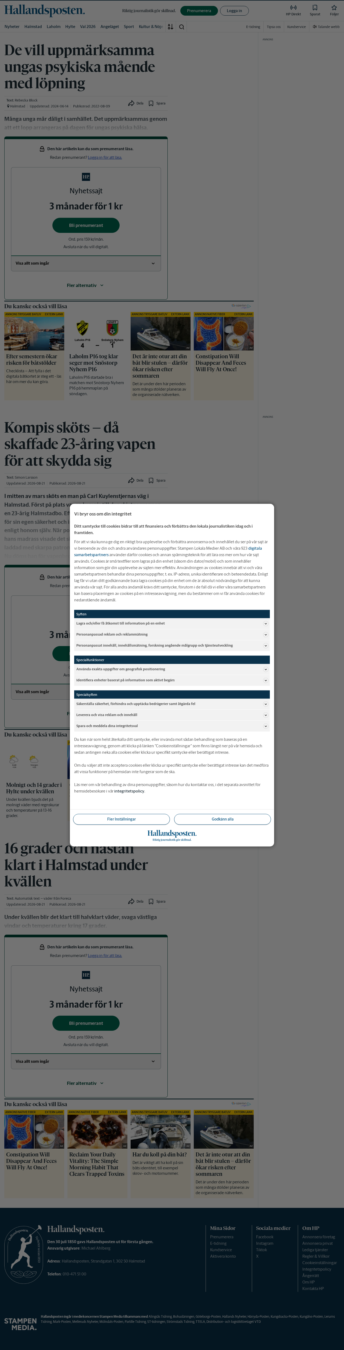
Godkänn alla (223, 818)
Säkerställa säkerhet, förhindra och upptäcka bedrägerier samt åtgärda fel (135, 704)
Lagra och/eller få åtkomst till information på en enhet (120, 623)
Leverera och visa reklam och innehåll (106, 715)
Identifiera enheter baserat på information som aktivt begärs (125, 680)
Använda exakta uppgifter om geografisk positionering (120, 669)
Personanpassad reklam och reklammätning (112, 634)
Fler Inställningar (121, 818)
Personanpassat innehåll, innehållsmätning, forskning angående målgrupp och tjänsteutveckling (154, 645)
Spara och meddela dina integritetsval (107, 726)
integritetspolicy (129, 790)
